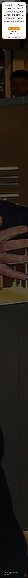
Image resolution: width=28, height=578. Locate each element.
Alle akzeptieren (14, 28)
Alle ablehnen (14, 33)
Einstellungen (14, 31)
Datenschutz (11, 37)
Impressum (17, 37)
